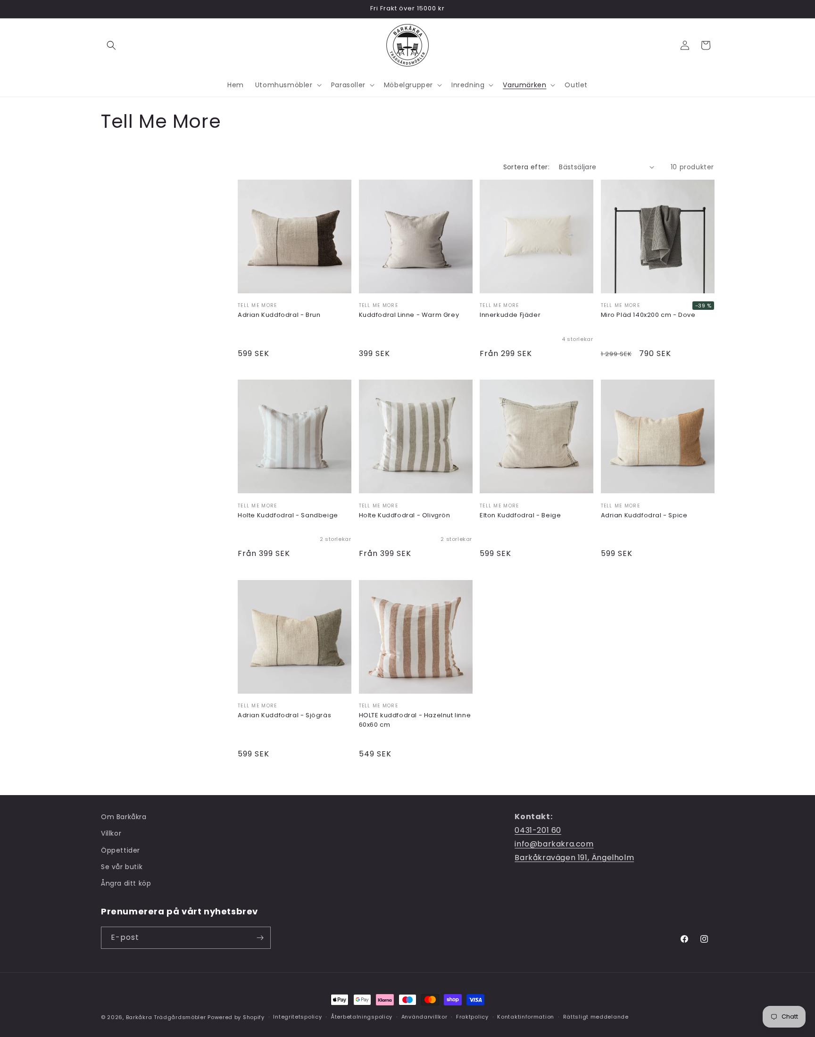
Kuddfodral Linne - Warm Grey (409, 314)
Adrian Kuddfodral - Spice (644, 515)
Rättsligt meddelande (596, 1016)
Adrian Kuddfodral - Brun (279, 314)
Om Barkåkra (124, 816)
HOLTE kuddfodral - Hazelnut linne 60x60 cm (415, 720)
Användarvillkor (424, 1016)
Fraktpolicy (472, 1016)
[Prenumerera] (259, 938)
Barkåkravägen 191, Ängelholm (574, 857)
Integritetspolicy (297, 1016)
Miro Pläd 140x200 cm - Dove (648, 314)
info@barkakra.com (554, 843)
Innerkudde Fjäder (510, 314)
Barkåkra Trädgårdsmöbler (166, 1017)
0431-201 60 (538, 830)
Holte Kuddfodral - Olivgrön (404, 515)
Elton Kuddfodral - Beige (520, 515)
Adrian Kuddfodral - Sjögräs (284, 715)
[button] (111, 45)
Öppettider (120, 850)
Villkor (111, 833)
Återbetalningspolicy (361, 1016)
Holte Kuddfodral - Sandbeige (288, 515)
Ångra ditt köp (126, 883)
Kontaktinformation (525, 1016)
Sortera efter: (526, 167)
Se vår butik (121, 866)
